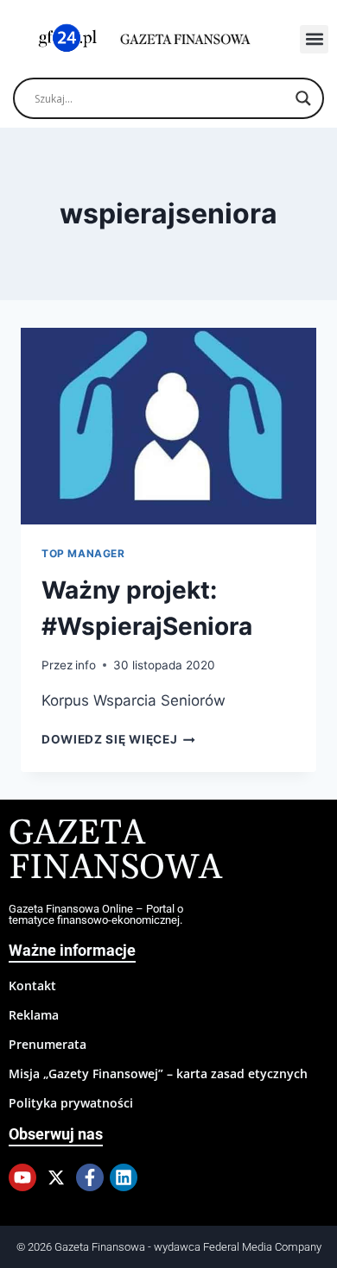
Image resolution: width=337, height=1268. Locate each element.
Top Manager (83, 553)
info (85, 665)
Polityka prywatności (71, 1103)
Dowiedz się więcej (118, 739)
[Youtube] (22, 1177)
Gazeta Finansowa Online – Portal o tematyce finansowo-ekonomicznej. (96, 914)
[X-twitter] (56, 1177)
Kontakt (32, 985)
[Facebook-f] (90, 1177)
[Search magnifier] (303, 98)
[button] (314, 39)
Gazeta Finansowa (115, 851)
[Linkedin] (123, 1177)
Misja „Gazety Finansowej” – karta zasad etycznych (158, 1073)
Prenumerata (47, 1044)
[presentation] (168, 426)
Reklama (34, 1015)
